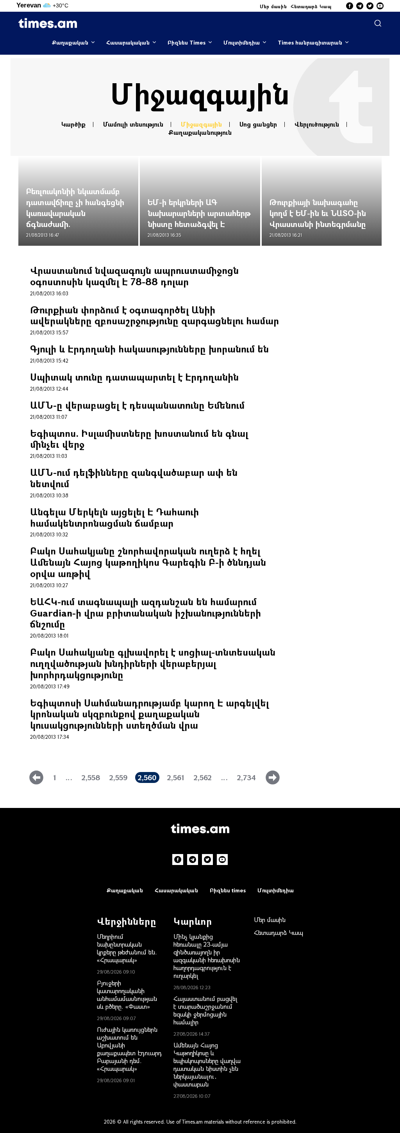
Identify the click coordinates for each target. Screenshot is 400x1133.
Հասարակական (128, 42)
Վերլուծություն (317, 124)
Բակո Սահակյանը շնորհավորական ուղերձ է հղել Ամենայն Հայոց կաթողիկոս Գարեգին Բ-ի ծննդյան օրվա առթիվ (148, 562)
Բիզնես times (228, 890)
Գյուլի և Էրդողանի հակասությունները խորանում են (149, 348)
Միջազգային (201, 124)
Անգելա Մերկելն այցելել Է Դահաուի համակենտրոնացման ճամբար (114, 517)
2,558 (91, 777)
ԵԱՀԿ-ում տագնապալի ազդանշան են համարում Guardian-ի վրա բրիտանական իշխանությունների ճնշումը (145, 612)
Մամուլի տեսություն (133, 124)
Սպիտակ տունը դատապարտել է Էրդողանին (134, 376)
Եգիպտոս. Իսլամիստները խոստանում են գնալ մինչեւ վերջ (139, 438)
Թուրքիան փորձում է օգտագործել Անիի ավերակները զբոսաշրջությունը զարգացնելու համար (154, 315)
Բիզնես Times (186, 42)
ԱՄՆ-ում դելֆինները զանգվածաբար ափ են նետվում (134, 477)
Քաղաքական (70, 42)
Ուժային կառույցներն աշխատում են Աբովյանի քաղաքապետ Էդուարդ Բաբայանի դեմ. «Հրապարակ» (129, 1048)
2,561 (175, 777)
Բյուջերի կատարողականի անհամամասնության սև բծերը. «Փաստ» (127, 994)
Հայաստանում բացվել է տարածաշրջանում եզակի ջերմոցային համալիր (205, 1010)
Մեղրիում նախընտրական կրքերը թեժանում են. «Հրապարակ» (127, 948)
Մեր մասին (273, 6)
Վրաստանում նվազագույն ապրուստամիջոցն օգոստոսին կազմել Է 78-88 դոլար (134, 275)
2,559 (118, 777)
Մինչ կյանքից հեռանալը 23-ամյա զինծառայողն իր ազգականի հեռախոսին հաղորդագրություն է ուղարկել (206, 955)
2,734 (246, 777)
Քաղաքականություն (200, 132)
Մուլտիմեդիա (241, 42)
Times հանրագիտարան (310, 42)
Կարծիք (73, 124)
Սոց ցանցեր (258, 124)
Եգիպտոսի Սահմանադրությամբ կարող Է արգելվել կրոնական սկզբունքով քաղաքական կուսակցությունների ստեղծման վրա (149, 714)
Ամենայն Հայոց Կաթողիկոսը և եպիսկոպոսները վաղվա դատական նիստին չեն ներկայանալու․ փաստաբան (207, 1064)
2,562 (203, 777)
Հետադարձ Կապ (311, 6)
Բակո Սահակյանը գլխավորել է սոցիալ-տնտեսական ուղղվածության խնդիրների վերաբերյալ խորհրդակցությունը (152, 663)
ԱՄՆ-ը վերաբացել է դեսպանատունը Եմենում (137, 405)
